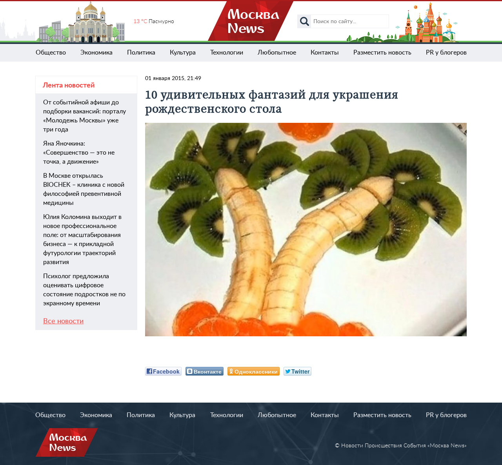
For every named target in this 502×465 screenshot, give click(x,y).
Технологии (226, 52)
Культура (183, 52)
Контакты (325, 52)
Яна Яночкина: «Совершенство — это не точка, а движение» (79, 152)
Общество (51, 52)
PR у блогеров (446, 52)
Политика (141, 52)
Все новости (63, 321)
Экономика (96, 52)
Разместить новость (382, 52)
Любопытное (277, 52)
